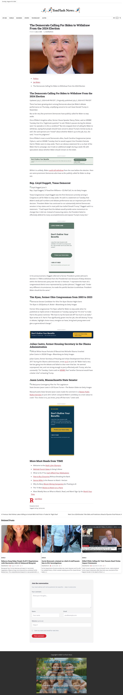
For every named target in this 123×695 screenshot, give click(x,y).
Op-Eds (5, 18)
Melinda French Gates (41, 469)
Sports (27, 18)
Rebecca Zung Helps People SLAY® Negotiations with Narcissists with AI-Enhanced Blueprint (19, 562)
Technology (36, 18)
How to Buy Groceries (41, 477)
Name (34, 611)
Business (19, 18)
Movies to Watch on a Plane (52, 488)
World (11, 18)
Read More (38, 499)
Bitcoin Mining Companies (54, 484)
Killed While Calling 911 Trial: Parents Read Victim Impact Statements (101, 562)
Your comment (36, 592)
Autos (44, 18)
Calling (36, 508)
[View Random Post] (113, 17)
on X (66, 362)
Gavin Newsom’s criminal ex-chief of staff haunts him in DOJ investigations (61, 562)
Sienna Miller (38, 480)
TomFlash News (67, 655)
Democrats (42, 508)
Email (65, 611)
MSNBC (62, 370)
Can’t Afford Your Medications (58, 473)
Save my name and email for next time (46, 630)
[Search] (120, 17)
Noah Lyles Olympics (53, 465)
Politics (35, 79)
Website (37, 621)
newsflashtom (49, 32)
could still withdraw (56, 170)
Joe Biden (36, 82)
